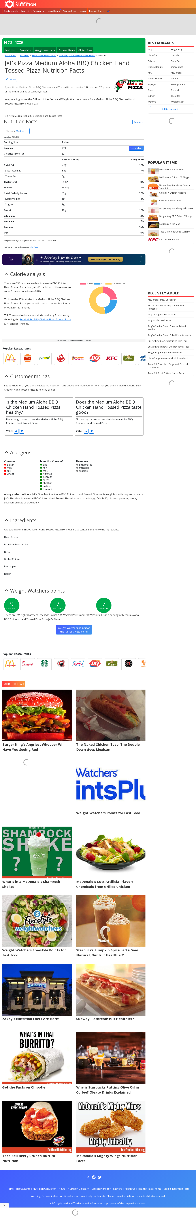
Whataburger (177, 101)
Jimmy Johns (177, 66)
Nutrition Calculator (32, 11)
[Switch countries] (110, 11)
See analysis (136, 148)
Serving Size (11, 142)
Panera (174, 78)
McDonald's (177, 72)
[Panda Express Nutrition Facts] (61, 664)
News (82, 11)
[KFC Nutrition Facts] (112, 359)
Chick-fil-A (153, 55)
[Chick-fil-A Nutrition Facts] (27, 664)
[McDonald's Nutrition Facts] (11, 359)
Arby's (151, 49)
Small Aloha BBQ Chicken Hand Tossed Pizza (45, 319)
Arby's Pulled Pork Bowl (159, 320)
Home (10, 1188)
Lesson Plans (96, 11)
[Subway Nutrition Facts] (44, 359)
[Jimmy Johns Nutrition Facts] (128, 664)
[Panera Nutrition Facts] (128, 359)
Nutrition (10, 50)
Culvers (151, 61)
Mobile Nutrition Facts (176, 1188)
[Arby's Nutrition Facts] (61, 359)
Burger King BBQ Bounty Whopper (165, 352)
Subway (151, 95)
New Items (53, 11)
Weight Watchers (45, 50)
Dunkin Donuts (155, 66)
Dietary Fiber (12, 198)
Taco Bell (175, 95)
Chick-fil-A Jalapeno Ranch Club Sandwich (168, 358)
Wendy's (152, 101)
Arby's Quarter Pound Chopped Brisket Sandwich (167, 328)
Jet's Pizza (34, 247)
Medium (16, 131)
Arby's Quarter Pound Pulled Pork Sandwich (169, 335)
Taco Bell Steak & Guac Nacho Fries (166, 373)
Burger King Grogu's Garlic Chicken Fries (167, 340)
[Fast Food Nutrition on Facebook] (87, 1177)
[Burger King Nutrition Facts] (27, 359)
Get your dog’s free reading (105, 259)
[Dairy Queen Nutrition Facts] (95, 359)
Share (12, 79)
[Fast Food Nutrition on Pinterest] (93, 1177)
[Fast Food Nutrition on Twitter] (99, 1177)
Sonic (150, 90)
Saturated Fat (13, 170)
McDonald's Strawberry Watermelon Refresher (166, 307)
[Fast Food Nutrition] (20, 4)
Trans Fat (10, 176)
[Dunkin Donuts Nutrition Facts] (78, 359)
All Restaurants (170, 109)
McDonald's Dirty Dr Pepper (162, 299)
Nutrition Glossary (78, 1188)
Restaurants (11, 11)
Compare (138, 122)
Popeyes (152, 84)
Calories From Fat (14, 153)
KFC (150, 72)
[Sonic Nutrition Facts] (78, 664)
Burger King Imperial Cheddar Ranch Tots (168, 346)
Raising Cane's (178, 84)
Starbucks (175, 90)
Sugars (9, 204)
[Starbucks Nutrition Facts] (44, 664)
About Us (130, 1188)
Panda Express (155, 78)
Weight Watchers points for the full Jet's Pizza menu (74, 629)
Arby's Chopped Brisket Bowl (162, 314)
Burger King (176, 49)
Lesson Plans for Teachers (106, 1188)
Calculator (25, 50)
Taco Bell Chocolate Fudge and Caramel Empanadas (168, 366)
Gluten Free (69, 11)
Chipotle (175, 55)
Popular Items (66, 50)
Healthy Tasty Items (149, 1188)
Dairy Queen (177, 61)
